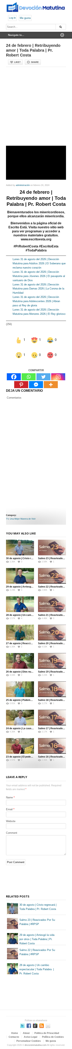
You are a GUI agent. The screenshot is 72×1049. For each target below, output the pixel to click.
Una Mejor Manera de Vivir (23, 514)
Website (10, 815)
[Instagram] (58, 371)
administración (23, 185)
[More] (51, 379)
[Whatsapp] (29, 371)
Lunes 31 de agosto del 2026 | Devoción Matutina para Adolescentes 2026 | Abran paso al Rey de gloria (36, 301)
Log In (12, 17)
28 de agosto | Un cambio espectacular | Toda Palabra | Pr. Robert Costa (36, 964)
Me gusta (25, 17)
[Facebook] (14, 371)
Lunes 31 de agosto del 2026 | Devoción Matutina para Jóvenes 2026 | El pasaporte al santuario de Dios (39, 276)
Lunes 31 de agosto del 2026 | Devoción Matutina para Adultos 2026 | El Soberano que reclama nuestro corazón (39, 263)
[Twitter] (43, 371)
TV (7, 514)
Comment (11, 827)
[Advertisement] (36, 108)
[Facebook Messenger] (36, 379)
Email (9, 804)
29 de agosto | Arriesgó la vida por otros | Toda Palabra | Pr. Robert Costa (36, 934)
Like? (17, 62)
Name (9, 792)
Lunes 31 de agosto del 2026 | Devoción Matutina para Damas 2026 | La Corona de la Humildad (38, 288)
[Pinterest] (21, 379)
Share (35, 62)
